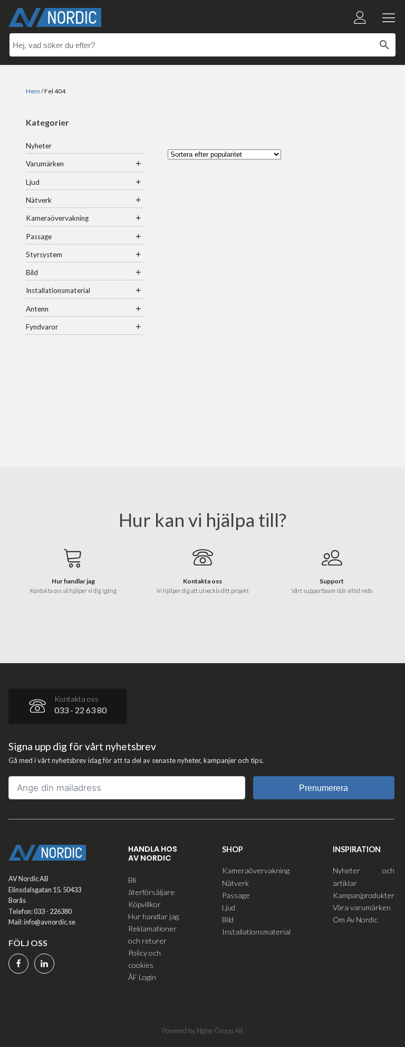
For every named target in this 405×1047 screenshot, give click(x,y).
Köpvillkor (144, 904)
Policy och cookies (144, 958)
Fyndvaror (42, 327)
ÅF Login (142, 977)
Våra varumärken (362, 907)
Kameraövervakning (57, 218)
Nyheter (39, 146)
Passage (39, 236)
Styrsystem (44, 254)
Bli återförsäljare (151, 886)
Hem (33, 91)
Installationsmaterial (58, 290)
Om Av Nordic (355, 919)
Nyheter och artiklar (363, 876)
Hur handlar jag (153, 916)
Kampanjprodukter (363, 895)
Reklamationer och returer (152, 934)
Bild (32, 272)
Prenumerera (323, 788)
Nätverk (39, 200)
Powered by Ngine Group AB (202, 1030)
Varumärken (45, 163)
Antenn (37, 309)
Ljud (33, 182)
